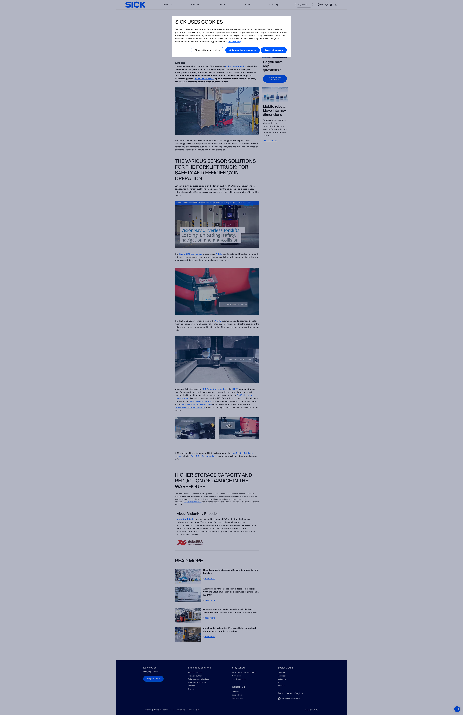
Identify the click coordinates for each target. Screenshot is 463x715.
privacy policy (234, 41)
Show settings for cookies (207, 50)
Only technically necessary (242, 50)
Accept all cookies (274, 50)
